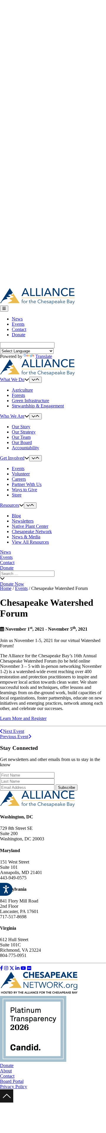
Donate (18, 334)
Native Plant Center (30, 526)
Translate (43, 356)
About (6, 1070)
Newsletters (23, 520)
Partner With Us (27, 484)
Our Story (21, 426)
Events (18, 324)
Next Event (13, 731)
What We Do (12, 379)
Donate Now (12, 583)
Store (16, 494)
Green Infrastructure (30, 400)
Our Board (22, 442)
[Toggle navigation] (4, 309)
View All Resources (30, 542)
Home (5, 588)
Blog (16, 515)
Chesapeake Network (32, 531)
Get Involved (12, 457)
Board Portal (12, 1081)
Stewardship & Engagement (38, 405)
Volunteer (21, 473)
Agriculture (22, 390)
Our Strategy (24, 431)
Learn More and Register (23, 718)
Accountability (25, 447)
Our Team (21, 437)
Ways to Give (24, 489)
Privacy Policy (13, 1086)
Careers (19, 479)
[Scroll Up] (6, 1100)
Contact (19, 329)
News (17, 318)
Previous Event (14, 736)
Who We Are (12, 416)
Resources (9, 505)
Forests (18, 395)
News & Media (26, 536)
